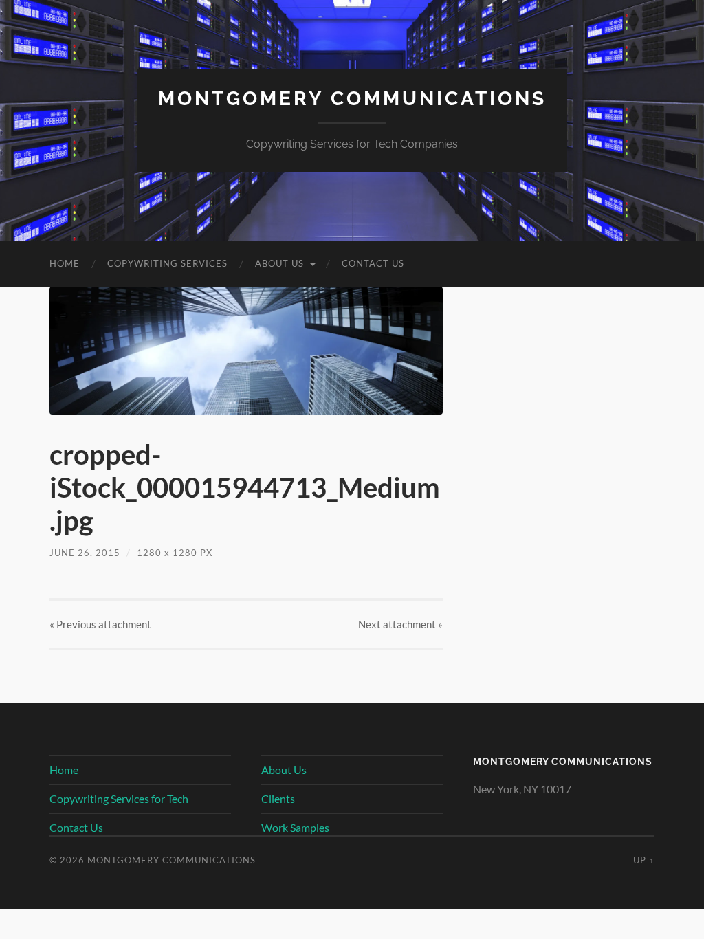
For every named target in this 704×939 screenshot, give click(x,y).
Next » (400, 624)
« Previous (100, 624)
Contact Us (76, 827)
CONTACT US (373, 263)
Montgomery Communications (352, 98)
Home (64, 769)
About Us (284, 769)
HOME (65, 263)
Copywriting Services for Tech (119, 798)
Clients (278, 798)
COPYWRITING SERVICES (167, 263)
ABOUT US (279, 263)
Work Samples (295, 827)
